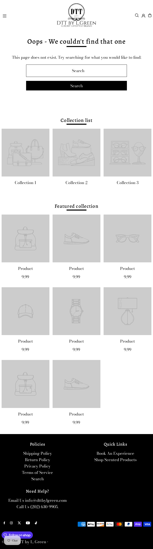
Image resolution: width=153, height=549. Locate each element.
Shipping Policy (37, 453)
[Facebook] (4, 523)
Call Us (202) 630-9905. (37, 507)
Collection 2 (76, 182)
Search (37, 479)
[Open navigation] (27, 15)
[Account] (143, 16)
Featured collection (76, 206)
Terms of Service (37, 472)
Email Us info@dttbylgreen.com (37, 500)
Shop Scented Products (115, 460)
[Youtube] (28, 523)
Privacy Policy (37, 466)
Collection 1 (25, 182)
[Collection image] (25, 152)
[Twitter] (19, 523)
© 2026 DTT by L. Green (24, 542)
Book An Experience (115, 453)
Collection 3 (127, 182)
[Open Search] (137, 15)
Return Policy (37, 460)
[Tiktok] (36, 523)
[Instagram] (11, 523)
